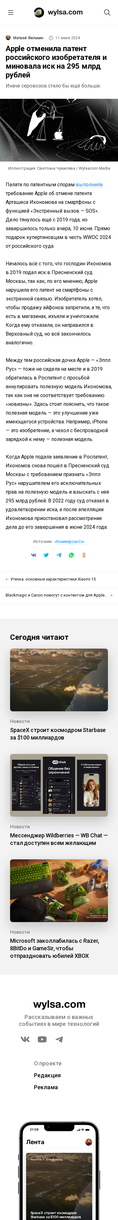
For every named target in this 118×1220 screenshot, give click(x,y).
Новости (20, 721)
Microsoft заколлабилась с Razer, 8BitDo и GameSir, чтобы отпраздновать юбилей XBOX (54, 948)
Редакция (47, 1075)
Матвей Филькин (28, 38)
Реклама (46, 1087)
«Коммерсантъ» (69, 541)
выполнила (89, 185)
